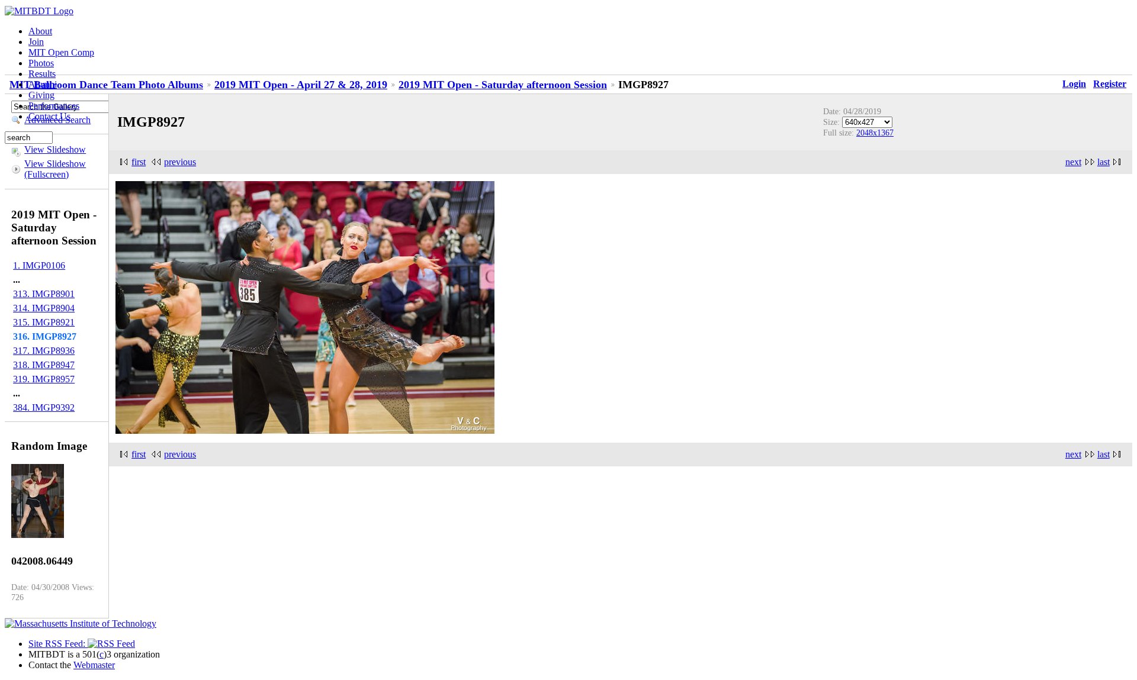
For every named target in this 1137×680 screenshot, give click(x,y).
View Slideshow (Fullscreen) (55, 169)
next (1073, 162)
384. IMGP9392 (44, 407)
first (138, 162)
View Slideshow (55, 149)
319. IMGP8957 (44, 379)
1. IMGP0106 (39, 265)
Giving (41, 95)
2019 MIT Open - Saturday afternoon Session (503, 85)
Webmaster (94, 665)
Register (1109, 84)
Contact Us (49, 116)
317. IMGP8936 (44, 351)
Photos (41, 63)
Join (36, 42)
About (40, 31)
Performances (53, 106)
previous (180, 162)
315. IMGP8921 (44, 322)
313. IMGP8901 (44, 294)
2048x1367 (875, 132)
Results (42, 74)
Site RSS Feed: (58, 644)
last (1103, 162)
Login (1074, 84)
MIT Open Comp (61, 52)
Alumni (42, 84)
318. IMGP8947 (44, 365)
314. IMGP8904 (44, 308)
